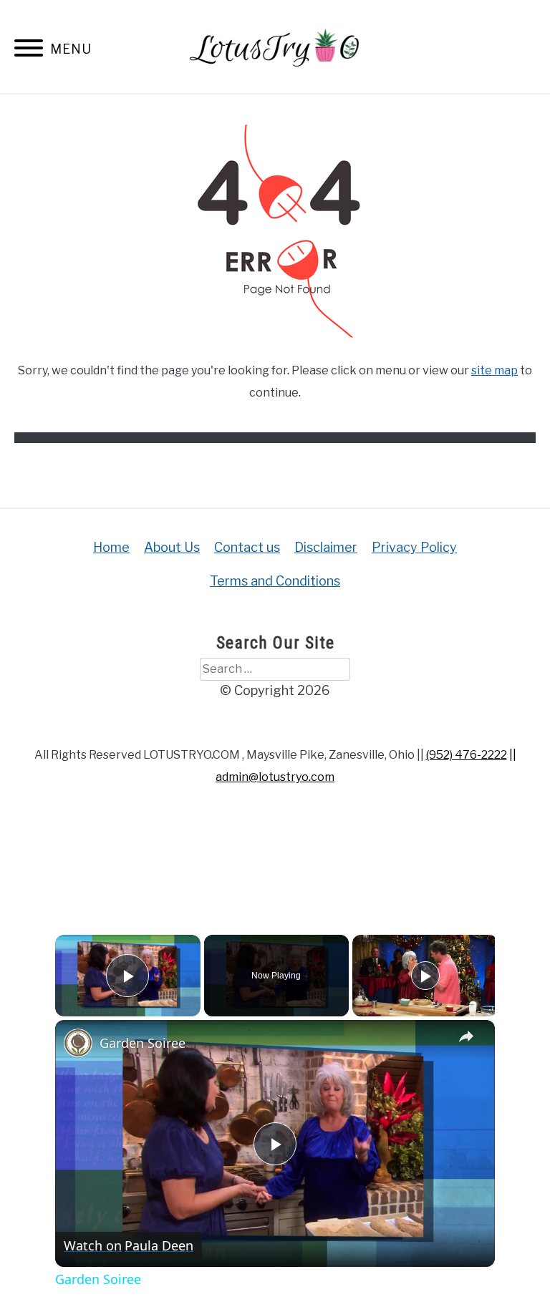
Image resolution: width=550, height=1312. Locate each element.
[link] (78, 1043)
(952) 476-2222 (466, 755)
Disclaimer (325, 547)
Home (111, 547)
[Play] (425, 975)
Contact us (247, 547)
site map (494, 370)
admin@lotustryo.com (275, 777)
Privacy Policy (414, 547)
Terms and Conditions (275, 580)
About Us (172, 547)
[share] (466, 1037)
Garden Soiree (142, 1042)
